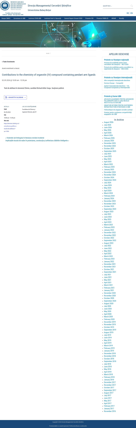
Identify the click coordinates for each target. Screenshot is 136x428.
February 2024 (109, 196)
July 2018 (107, 364)
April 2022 (107, 253)
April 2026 (107, 133)
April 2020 (107, 314)
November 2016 (110, 411)
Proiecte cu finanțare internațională (118, 78)
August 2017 (108, 393)
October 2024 (109, 177)
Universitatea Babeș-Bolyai (39, 10)
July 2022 (107, 246)
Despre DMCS (6, 18)
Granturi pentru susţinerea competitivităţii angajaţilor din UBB (118, 113)
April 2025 (107, 161)
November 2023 (110, 204)
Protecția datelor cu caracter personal (58, 426)
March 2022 (108, 256)
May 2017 (107, 401)
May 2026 (107, 130)
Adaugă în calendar (15, 97)
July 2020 (107, 306)
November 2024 (110, 175)
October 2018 (109, 359)
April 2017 (107, 403)
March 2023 (108, 225)
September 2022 (110, 240)
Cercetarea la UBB (19, 18)
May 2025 (107, 159)
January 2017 (109, 408)
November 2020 (110, 295)
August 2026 (108, 122)
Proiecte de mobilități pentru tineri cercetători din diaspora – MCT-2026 (116, 63)
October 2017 (109, 387)
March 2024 (108, 193)
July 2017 (107, 395)
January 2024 (109, 198)
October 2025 (109, 148)
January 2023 (109, 230)
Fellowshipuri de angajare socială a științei (118, 110)
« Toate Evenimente (8, 62)
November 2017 (110, 385)
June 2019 (108, 337)
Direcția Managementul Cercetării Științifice (49, 5)
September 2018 (110, 361)
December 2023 (110, 201)
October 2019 (109, 327)
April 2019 (107, 343)
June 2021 (108, 277)
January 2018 (109, 380)
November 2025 (110, 146)
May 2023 (107, 219)
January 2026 (109, 140)
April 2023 (107, 222)
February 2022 (109, 259)
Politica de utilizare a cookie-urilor (78, 426)
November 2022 (110, 235)
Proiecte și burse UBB (112, 96)
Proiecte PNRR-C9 (102, 18)
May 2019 (107, 340)
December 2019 (110, 322)
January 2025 (109, 169)
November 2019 (110, 324)
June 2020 (108, 309)
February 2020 (109, 319)
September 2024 (110, 180)
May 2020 (107, 311)
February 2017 (109, 406)
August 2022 (108, 243)
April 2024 (107, 190)
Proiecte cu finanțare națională (116, 60)
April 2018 (107, 372)
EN (131, 13)
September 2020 (110, 301)
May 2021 (107, 280)
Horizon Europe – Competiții (113, 83)
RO (128, 13)
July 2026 (107, 125)
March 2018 (108, 374)
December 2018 (110, 353)
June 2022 (108, 248)
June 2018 (108, 366)
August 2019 (108, 332)
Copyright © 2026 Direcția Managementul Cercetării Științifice (68, 422)
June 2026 (108, 127)
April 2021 (107, 282)
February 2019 (109, 348)
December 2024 (110, 172)
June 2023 (108, 217)
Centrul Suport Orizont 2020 (73, 18)
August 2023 (108, 211)
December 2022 (110, 232)
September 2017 (110, 390)
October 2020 (109, 298)
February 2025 (109, 167)
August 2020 (108, 303)
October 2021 (109, 269)
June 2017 (108, 398)
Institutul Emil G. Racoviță (52, 18)
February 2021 (109, 288)
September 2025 (110, 151)
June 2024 (108, 185)
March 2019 (108, 345)
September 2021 (110, 272)
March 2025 (108, 164)
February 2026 (109, 138)
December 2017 (110, 382)
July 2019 (107, 335)
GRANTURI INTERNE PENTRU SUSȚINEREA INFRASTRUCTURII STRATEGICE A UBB (118, 106)
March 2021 (108, 285)
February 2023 (109, 227)
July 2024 (107, 182)
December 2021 (110, 264)
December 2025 (110, 143)
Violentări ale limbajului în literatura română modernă (24, 138)
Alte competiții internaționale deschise (117, 80)
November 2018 (110, 356)
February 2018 (109, 377)
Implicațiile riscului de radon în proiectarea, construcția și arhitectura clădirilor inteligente (37, 141)
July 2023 (107, 214)
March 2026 (108, 135)
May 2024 (107, 188)
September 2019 (110, 330)
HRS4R (114, 18)
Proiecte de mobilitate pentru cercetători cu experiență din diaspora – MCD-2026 (118, 68)
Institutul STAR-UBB (35, 18)
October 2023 (109, 206)
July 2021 (107, 274)
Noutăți (121, 18)
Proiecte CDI (89, 18)
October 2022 (109, 238)
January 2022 (109, 261)
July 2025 (107, 154)
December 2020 (110, 293)
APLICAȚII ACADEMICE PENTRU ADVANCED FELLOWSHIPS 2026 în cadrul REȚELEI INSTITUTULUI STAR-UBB (119, 101)
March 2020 (108, 316)
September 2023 (110, 209)
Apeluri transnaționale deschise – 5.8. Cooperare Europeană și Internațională (117, 87)
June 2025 (108, 156)
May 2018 (107, 369)
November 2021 (110, 267)
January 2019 (109, 351)
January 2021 (109, 290)
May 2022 (107, 251)
